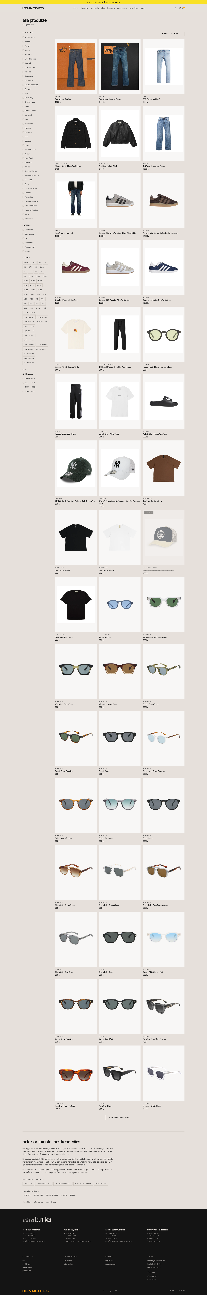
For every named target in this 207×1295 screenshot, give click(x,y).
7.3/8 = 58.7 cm (29, 326)
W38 (43, 303)
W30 (31, 299)
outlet (143, 8)
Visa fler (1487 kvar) (119, 1117)
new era (64, 1195)
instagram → (154, 1276)
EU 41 (25, 285)
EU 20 (31, 276)
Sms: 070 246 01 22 (154, 1267)
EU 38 (42, 267)
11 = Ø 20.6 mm (29, 358)
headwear (111, 8)
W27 (38, 294)
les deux (73, 1195)
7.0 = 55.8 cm (42, 317)
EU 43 (39, 285)
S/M (30, 267)
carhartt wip (27, 1195)
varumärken (133, 8)
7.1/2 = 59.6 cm (29, 331)
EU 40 (39, 281)
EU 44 (26, 290)
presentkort (27, 1271)
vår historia (68, 1261)
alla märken (27, 1202)
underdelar (95, 8)
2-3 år (26, 313)
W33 (25, 303)
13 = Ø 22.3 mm (29, 363)
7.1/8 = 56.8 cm (29, 322)
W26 (32, 294)
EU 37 (26, 281)
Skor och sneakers (63, 1184)
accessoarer (122, 8)
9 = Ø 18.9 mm (41, 349)
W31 (37, 299)
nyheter (76, 8)
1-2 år (45, 308)
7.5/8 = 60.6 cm (29, 335)
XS (40, 262)
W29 (25, 299)
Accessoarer (100, 1184)
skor (103, 8)
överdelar (84, 8)
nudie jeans (38, 1195)
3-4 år (33, 313)
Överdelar (28, 1184)
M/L (25, 272)
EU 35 (38, 276)
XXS (34, 262)
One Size (27, 262)
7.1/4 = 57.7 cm (42, 322)
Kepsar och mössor (83, 1184)
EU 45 (33, 290)
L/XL (36, 272)
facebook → (154, 1279)
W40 (25, 308)
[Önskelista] (179, 8)
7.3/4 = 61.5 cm (29, 340)
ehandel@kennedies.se (156, 1261)
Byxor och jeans (44, 1184)
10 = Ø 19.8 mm (29, 354)
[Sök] (175, 8)
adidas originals (52, 1195)
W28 (44, 294)
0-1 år (38, 308)
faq (24, 1261)
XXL (25, 276)
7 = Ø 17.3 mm (42, 344)
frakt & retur (27, 1264)
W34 (31, 303)
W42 (31, 308)
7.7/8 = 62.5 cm (29, 344)
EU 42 (32, 285)
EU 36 (45, 276)
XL (41, 272)
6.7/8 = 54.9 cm (29, 317)
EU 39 (33, 281)
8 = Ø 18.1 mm (28, 349)
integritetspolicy (111, 1264)
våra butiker (38, 1202)
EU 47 (26, 294)
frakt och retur (51, 1202)
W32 (42, 299)
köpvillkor (108, 1261)
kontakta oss (27, 1267)
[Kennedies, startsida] (33, 8)
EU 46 (40, 290)
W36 (37, 303)
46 (25, 267)
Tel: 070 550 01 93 (154, 1264)
